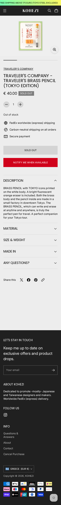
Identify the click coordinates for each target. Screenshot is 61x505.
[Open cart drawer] (56, 10)
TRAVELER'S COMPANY (18, 68)
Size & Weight (14, 240)
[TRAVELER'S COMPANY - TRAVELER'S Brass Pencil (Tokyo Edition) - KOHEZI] (30, 36)
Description (13, 180)
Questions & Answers (10, 435)
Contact (8, 448)
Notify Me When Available (30, 162)
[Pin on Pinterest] (36, 280)
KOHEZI (29, 476)
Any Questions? (16, 263)
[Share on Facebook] (29, 280)
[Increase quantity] (20, 104)
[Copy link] (43, 280)
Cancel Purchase (13, 454)
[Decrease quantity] (6, 104)
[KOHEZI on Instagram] (5, 415)
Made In (9, 251)
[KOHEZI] (30, 10)
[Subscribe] (53, 370)
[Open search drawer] (49, 10)
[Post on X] (21, 280)
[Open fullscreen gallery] (54, 49)
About (7, 442)
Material (10, 228)
